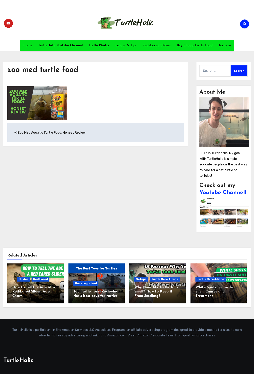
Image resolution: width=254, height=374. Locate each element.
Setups (141, 279)
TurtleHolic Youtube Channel (60, 45)
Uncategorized (86, 283)
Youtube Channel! (222, 192)
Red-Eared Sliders (156, 45)
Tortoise (224, 45)
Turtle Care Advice (164, 279)
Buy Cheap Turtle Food (195, 45)
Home (27, 45)
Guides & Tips (126, 45)
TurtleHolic (18, 360)
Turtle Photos (99, 45)
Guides (23, 279)
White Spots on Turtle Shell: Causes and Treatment (214, 292)
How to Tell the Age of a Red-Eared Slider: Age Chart (33, 292)
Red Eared (40, 279)
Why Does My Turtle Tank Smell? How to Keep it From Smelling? (156, 292)
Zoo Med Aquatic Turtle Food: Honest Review (51, 132)
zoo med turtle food (42, 70)
